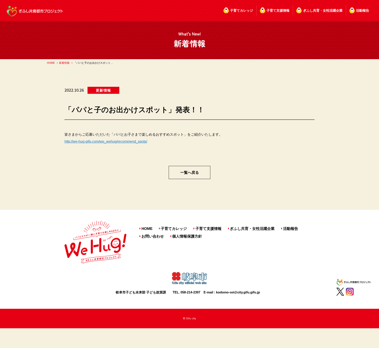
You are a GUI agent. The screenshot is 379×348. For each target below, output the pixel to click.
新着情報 (64, 62)
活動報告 (362, 10)
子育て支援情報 (278, 10)
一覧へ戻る (189, 172)
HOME (51, 62)
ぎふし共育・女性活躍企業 (323, 10)
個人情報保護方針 (187, 236)
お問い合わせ (152, 236)
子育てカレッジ (241, 10)
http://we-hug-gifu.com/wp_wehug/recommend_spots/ (105, 141)
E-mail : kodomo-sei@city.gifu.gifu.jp (232, 292)
